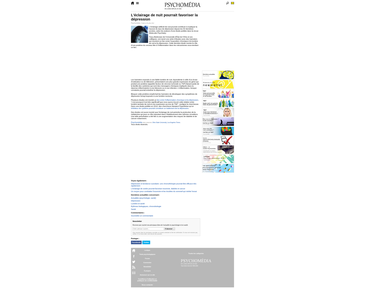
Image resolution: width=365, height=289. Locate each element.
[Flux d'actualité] (133, 268)
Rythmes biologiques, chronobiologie (146, 206)
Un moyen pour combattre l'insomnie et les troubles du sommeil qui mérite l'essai (164, 191)
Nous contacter (147, 285)
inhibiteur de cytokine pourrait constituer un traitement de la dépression (160, 108)
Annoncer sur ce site (147, 275)
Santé (133, 209)
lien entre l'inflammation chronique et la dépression (177, 100)
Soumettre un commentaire (142, 216)
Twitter (146, 242)
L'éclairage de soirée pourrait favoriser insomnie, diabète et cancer (158, 189)
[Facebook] (133, 257)
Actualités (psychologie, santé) (143, 198)
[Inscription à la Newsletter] (231, 4)
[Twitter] (133, 263)
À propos (147, 271)
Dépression (135, 201)
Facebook (136, 242)
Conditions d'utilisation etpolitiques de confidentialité (147, 280)
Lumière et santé (138, 204)
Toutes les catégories (196, 253)
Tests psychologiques (147, 254)
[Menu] (138, 4)
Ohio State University (159, 122)
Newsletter (147, 266)
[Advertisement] (165, 63)
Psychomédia (135, 23)
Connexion (147, 262)
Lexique (147, 250)
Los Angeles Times (173, 122)
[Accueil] (133, 4)
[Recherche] (227, 4)
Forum (147, 258)
